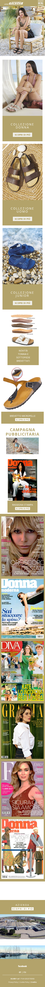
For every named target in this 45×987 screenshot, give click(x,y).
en (24, 972)
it (20, 972)
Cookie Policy (24, 982)
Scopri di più (22, 134)
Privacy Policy (13, 982)
